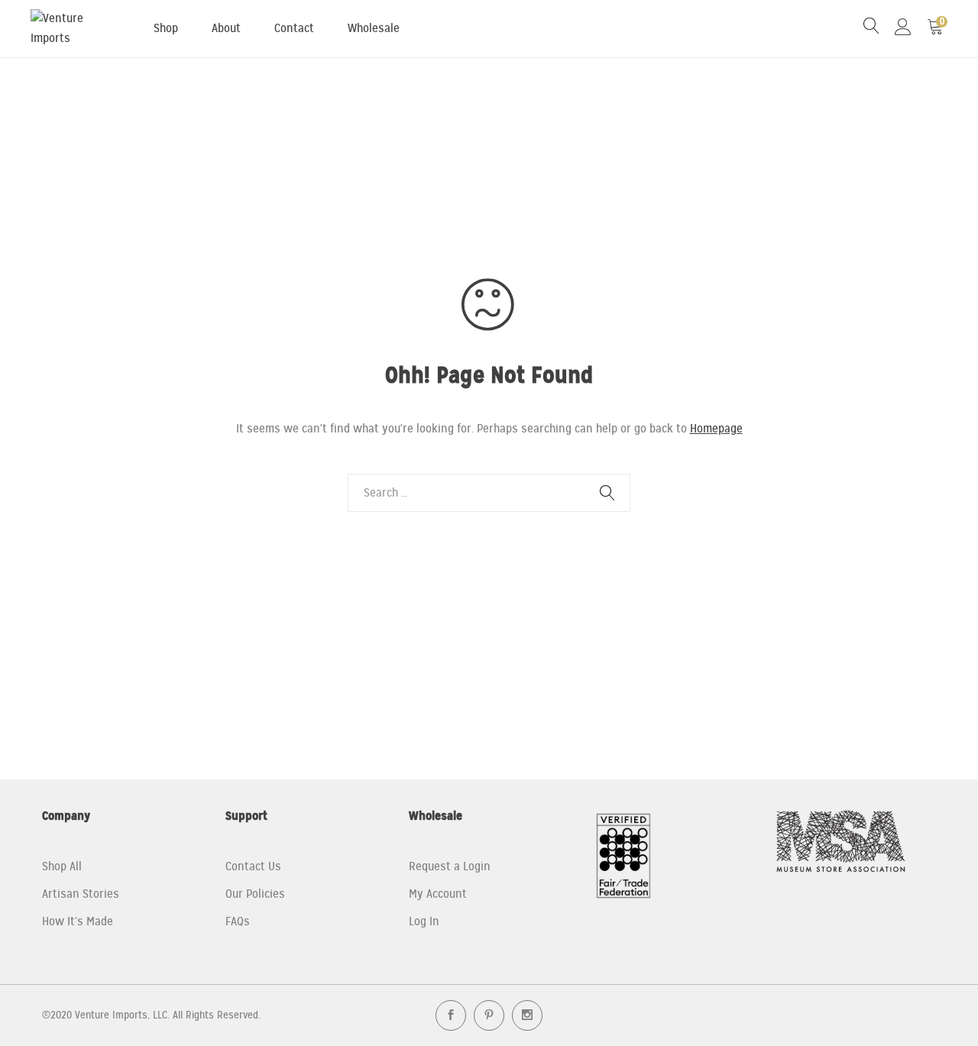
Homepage (716, 428)
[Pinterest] (489, 1015)
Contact (294, 28)
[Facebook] (451, 1015)
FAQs (237, 921)
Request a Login (450, 866)
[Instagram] (527, 1015)
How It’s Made (77, 921)
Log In (424, 921)
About (226, 28)
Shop (166, 28)
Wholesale (374, 28)
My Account (438, 894)
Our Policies (255, 894)
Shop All (62, 866)
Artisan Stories (80, 894)
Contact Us (253, 866)
